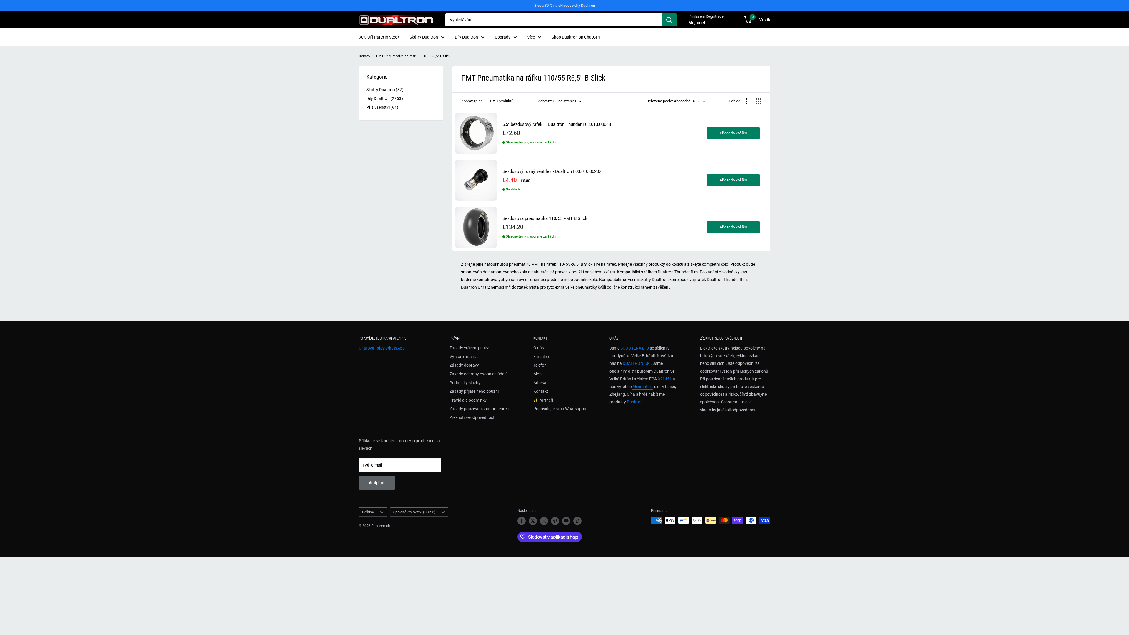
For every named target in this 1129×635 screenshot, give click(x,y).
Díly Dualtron (466, 37)
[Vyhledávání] (669, 19)
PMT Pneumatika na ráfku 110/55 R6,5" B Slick (413, 56)
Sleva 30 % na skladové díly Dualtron (564, 5)
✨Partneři (543, 400)
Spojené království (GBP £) (414, 512)
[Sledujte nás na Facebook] (521, 521)
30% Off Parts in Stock (379, 37)
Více (531, 37)
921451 (665, 379)
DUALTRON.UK (636, 363)
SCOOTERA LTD (634, 348)
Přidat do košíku (733, 133)
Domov (364, 56)
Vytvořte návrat (464, 356)
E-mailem (541, 356)
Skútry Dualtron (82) (384, 89)
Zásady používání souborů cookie (480, 408)
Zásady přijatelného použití (474, 391)
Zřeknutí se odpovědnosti (472, 417)
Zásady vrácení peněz (469, 347)
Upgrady (502, 37)
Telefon (540, 365)
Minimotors (642, 386)
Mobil (538, 374)
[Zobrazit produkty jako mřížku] (758, 101)
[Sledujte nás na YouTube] (566, 521)
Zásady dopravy (464, 365)
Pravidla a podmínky (468, 400)
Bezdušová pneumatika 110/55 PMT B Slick (544, 218)
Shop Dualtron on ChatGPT (576, 37)
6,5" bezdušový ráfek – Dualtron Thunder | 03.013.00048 (556, 124)
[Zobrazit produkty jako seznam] (748, 101)
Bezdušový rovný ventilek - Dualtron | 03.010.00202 (551, 171)
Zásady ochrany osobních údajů (479, 374)
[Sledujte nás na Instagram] (544, 521)
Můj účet (696, 22)
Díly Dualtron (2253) (384, 98)
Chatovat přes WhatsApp (382, 348)
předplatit (377, 482)
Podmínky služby (465, 382)
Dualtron (635, 402)
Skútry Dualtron (424, 37)
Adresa (539, 382)
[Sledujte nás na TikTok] (577, 521)
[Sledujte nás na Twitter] (533, 521)
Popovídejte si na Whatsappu (559, 408)
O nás (538, 347)
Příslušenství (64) (382, 107)
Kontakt (540, 391)
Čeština (368, 512)
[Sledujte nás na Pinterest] (555, 521)
